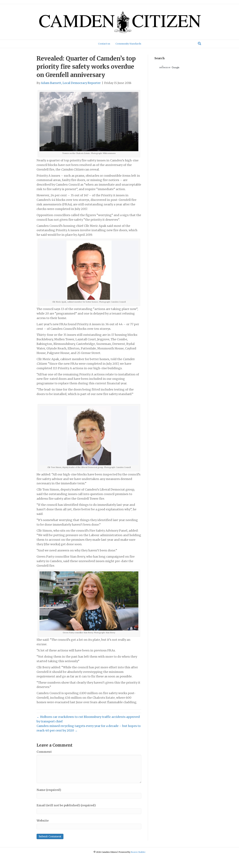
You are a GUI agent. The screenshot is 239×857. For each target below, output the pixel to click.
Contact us (104, 43)
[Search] (199, 43)
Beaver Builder (138, 852)
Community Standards (128, 43)
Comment (44, 752)
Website (43, 820)
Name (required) (49, 790)
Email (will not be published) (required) (66, 805)
